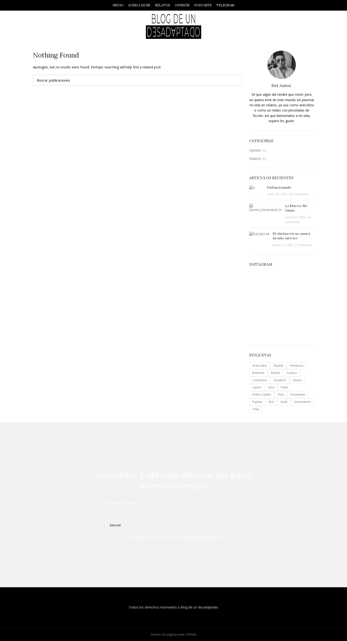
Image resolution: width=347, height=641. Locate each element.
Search (236, 80)
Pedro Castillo (261, 395)
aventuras (296, 366)
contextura (259, 380)
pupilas (257, 402)
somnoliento (302, 402)
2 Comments (303, 245)
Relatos (255, 158)
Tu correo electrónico (121, 503)
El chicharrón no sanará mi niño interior (291, 236)
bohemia (258, 373)
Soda (283, 402)
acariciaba (259, 366)
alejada (278, 366)
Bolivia (275, 373)
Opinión (255, 150)
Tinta (255, 409)
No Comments (299, 194)
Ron (271, 402)
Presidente (298, 395)
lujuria (256, 387)
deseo (297, 380)
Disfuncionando (279, 187)
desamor (280, 380)
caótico (292, 373)
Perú (281, 395)
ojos (271, 387)
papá (284, 387)
